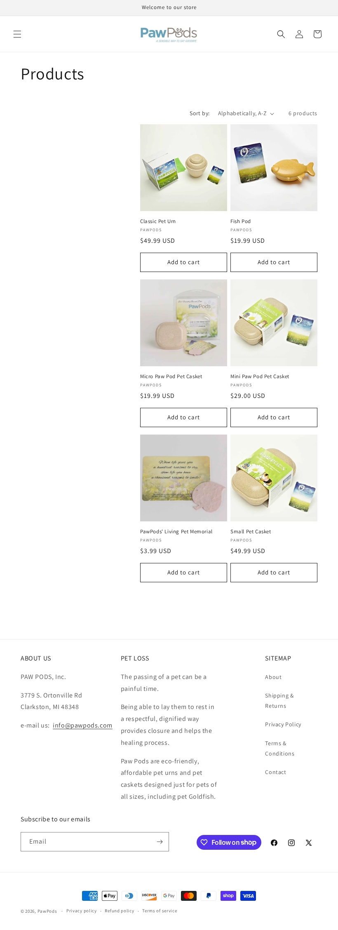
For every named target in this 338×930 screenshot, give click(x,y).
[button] (17, 34)
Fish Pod (240, 221)
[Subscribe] (159, 841)
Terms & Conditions (279, 748)
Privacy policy (81, 911)
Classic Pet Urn (158, 221)
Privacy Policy (283, 724)
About (273, 677)
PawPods (47, 911)
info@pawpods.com (83, 725)
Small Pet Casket (250, 531)
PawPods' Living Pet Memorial (176, 531)
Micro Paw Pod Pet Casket (171, 376)
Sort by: (199, 113)
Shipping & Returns (279, 700)
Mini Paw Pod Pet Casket (259, 376)
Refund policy (119, 911)
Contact (275, 772)
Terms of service (159, 911)
